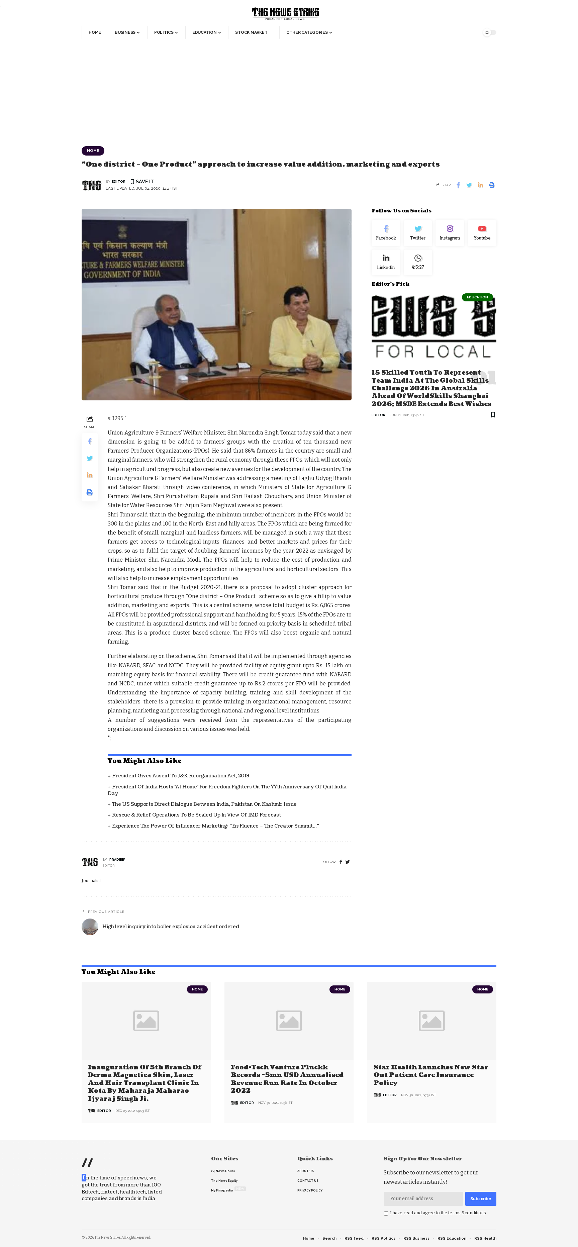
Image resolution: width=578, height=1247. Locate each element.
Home (93, 150)
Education (477, 297)
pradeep (117, 859)
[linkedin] (386, 262)
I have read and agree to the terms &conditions (438, 1212)
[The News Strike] (286, 14)
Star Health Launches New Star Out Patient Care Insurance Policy (431, 1075)
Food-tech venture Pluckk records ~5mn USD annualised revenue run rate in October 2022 (287, 1079)
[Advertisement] (289, 89)
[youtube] (482, 233)
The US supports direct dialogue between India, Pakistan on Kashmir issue (204, 804)
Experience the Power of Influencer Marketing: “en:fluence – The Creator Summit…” (215, 826)
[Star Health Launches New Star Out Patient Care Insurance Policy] (431, 1021)
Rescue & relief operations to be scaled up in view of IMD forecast (196, 815)
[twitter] (348, 862)
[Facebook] (341, 862)
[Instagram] (450, 233)
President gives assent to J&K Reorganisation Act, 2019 (180, 776)
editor (118, 181)
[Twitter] (418, 233)
